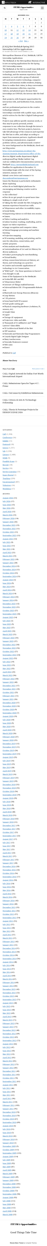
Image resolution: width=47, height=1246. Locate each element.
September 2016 (9, 876)
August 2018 (8, 798)
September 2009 (9, 1153)
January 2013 (8, 1027)
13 (23, 30)
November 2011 (9, 1074)
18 (12, 34)
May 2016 (7, 890)
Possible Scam (8, 461)
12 (18, 30)
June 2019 (7, 764)
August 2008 (8, 1197)
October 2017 (8, 832)
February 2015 (9, 941)
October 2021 (8, 692)
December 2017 (9, 825)
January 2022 (8, 682)
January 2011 (8, 1108)
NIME (5, 458)
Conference (7, 437)
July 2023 (6, 620)
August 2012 (8, 1044)
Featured (6, 444)
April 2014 (7, 975)
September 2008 (9, 1194)
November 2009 (9, 1146)
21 (29, 34)
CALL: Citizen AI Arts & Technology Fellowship (19, 401)
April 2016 (7, 893)
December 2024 (9, 566)
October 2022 (8, 651)
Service (6, 468)
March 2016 (7, 897)
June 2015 (7, 928)
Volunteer (7, 485)
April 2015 (7, 934)
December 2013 (9, 989)
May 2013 (7, 1013)
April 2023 (7, 631)
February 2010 (9, 1139)
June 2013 (7, 1009)
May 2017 (7, 849)
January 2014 (8, 986)
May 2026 (7, 508)
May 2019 (7, 767)
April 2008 (7, 1211)
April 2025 (7, 552)
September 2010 (9, 1122)
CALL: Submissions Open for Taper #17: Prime (21, 384)
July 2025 (6, 542)
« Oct (20, 41)
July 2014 (6, 965)
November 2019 (9, 747)
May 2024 (7, 586)
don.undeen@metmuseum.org (15, 178)
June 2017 (7, 846)
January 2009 (8, 1180)
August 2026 (8, 498)
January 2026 (8, 522)
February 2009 (9, 1177)
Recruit (6, 465)
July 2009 (6, 1160)
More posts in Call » (38, 369)
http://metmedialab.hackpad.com (25, 164)
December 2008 (9, 1184)
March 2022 (7, 675)
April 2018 (7, 812)
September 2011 (9, 1081)
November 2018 (9, 788)
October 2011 (8, 1078)
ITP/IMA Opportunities (23, 7)
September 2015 (9, 917)
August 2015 (8, 921)
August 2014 (8, 962)
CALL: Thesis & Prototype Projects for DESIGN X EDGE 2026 (20, 411)
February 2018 (9, 818)
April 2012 (7, 1057)
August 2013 (8, 1003)
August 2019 (8, 757)
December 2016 (9, 866)
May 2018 (7, 808)
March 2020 (7, 733)
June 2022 (7, 665)
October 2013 (8, 996)
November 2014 (9, 951)
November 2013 (9, 992)
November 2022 (9, 648)
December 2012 (9, 1030)
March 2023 (7, 634)
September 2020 (9, 713)
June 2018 (7, 805)
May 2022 (7, 668)
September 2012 (9, 1040)
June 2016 (7, 887)
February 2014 (9, 982)
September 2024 (9, 576)
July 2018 (6, 801)
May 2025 (7, 549)
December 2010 (9, 1112)
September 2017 (9, 835)
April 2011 (7, 1098)
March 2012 (7, 1061)
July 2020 (6, 719)
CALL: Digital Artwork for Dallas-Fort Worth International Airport (23, 375)
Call (4, 434)
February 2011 (9, 1105)
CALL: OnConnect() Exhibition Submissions (23, 393)
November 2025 (9, 528)
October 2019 (8, 750)
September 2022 (9, 655)
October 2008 (8, 1190)
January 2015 (8, 945)
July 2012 (6, 1047)
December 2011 (9, 1071)
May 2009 (7, 1166)
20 (23, 34)
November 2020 (9, 706)
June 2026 (7, 504)
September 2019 (9, 754)
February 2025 (9, 559)
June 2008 (7, 1204)
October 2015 (8, 914)
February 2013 (9, 1023)
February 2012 (9, 1064)
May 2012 (7, 1054)
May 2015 (7, 931)
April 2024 (7, 590)
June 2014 (7, 969)
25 (12, 38)
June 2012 (7, 1050)
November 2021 (9, 689)
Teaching (6, 478)
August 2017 (8, 839)
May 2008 (7, 1207)
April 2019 (7, 771)
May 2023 (7, 627)
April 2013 (7, 1016)
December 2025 (9, 525)
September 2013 (9, 999)
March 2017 (7, 856)
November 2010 (9, 1115)
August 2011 (8, 1085)
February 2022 (9, 678)
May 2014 (7, 972)
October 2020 (8, 709)
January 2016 (8, 904)
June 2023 (7, 624)
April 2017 (7, 853)
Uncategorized (9, 482)
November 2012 (9, 1033)
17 (6, 34)
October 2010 (8, 1119)
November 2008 (9, 1187)
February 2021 (9, 696)
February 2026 (9, 518)
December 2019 (9, 743)
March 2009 (7, 1173)
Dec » (26, 41)
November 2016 (9, 870)
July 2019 (6, 760)
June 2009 (7, 1163)
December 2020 (9, 702)
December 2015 (9, 907)
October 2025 (8, 532)
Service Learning (9, 471)
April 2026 (7, 511)
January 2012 (8, 1068)
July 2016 (6, 883)
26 (18, 38)
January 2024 (8, 600)
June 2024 (7, 583)
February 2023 (9, 638)
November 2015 (9, 911)
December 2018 (9, 784)
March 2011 (7, 1102)
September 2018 (9, 795)
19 (18, 34)
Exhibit (5, 441)
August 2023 (8, 617)
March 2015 (7, 938)
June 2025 (7, 545)
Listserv (6, 454)
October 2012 (8, 1037)
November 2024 (9, 569)
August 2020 (8, 716)
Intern (5, 447)
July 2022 (6, 661)
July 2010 (6, 1129)
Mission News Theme (16, 1243)
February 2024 (9, 597)
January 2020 (8, 740)
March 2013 (7, 1020)
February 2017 (9, 859)
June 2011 (7, 1091)
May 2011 (7, 1095)
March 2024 (7, 593)
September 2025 (9, 535)
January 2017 (8, 863)
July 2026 (6, 501)
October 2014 (8, 955)
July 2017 (6, 842)
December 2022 (9, 644)
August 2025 (8, 539)
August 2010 (8, 1126)
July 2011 (6, 1088)
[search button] (5, 8)
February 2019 (9, 777)
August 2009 (8, 1156)
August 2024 (8, 580)
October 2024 (8, 573)
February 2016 (9, 900)
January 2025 (8, 562)
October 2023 (8, 610)
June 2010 (7, 1132)
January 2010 (8, 1143)
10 (6, 30)
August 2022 (8, 658)
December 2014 (9, 948)
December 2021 (9, 685)
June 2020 (7, 723)
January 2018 (8, 822)
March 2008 (7, 1214)
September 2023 (9, 614)
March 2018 (7, 815)
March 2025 (7, 556)
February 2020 (9, 736)
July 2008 (6, 1201)
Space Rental (8, 475)
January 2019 (8, 781)
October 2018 (8, 791)
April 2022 (7, 672)
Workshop (7, 488)
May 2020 (7, 726)
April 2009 (7, 1170)
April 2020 (7, 730)
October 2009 (8, 1149)
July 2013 (6, 1006)
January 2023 (8, 641)
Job (4, 451)
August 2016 (8, 880)
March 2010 (7, 1136)
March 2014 (7, 979)
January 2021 (8, 699)
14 (29, 30)
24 (6, 38)
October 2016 (8, 873)
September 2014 (9, 958)
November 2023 (9, 607)
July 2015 (6, 924)
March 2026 (7, 515)
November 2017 (9, 829)
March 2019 (7, 774)
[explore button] (30, 2)
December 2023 (9, 603)
